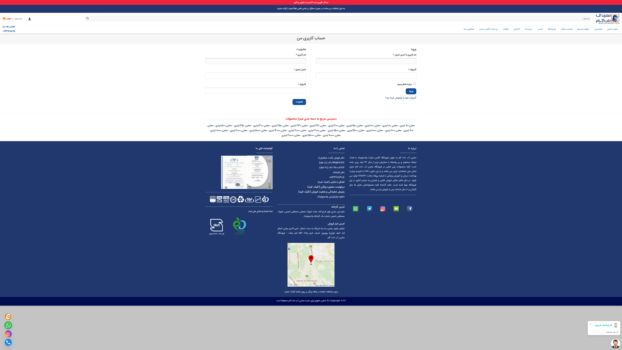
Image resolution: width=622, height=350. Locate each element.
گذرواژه (409, 69)
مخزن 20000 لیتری (291, 135)
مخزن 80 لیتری (389, 126)
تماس (540, 29)
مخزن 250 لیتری (280, 126)
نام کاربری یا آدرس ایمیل (402, 55)
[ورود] (29, 18)
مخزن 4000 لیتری (277, 130)
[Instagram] (8, 334)
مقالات (505, 29)
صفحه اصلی (612, 29)
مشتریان (598, 29)
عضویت (299, 102)
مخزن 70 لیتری (407, 126)
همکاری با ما (469, 29)
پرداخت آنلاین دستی (488, 29)
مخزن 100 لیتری (372, 126)
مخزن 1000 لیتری (374, 130)
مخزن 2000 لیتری (316, 130)
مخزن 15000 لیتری (311, 135)
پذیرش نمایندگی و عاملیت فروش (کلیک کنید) (321, 192)
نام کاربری (298, 55)
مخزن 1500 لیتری (336, 130)
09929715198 (9, 31)
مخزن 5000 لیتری (258, 130)
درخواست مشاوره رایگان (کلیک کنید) (326, 187)
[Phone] (8, 342)
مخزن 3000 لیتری (297, 130)
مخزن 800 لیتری (393, 130)
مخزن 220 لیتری (318, 126)
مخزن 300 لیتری (261, 126)
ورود (411, 91)
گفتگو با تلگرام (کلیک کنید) (331, 182)
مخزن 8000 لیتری (219, 130)
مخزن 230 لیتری (299, 126)
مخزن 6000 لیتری (238, 130)
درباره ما (528, 29)
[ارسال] (87, 18)
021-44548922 (336, 163)
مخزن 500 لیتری (223, 126)
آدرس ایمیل (297, 69)
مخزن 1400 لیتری (355, 130)
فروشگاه (552, 29)
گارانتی (517, 29)
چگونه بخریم (583, 29)
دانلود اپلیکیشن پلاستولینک (331, 197)
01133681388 (337, 177)
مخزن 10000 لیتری (331, 135)
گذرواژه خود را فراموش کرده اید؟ (400, 98)
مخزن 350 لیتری (242, 126)
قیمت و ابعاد (566, 29)
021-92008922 (8, 27)
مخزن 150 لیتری (354, 126)
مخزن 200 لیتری (336, 126)
